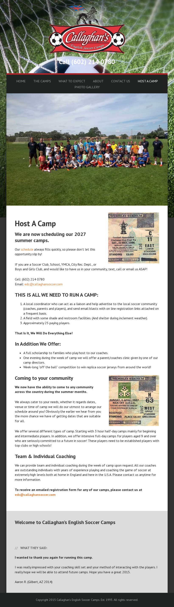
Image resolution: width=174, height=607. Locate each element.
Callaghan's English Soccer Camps (87, 29)
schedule (27, 249)
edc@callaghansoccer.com (44, 284)
